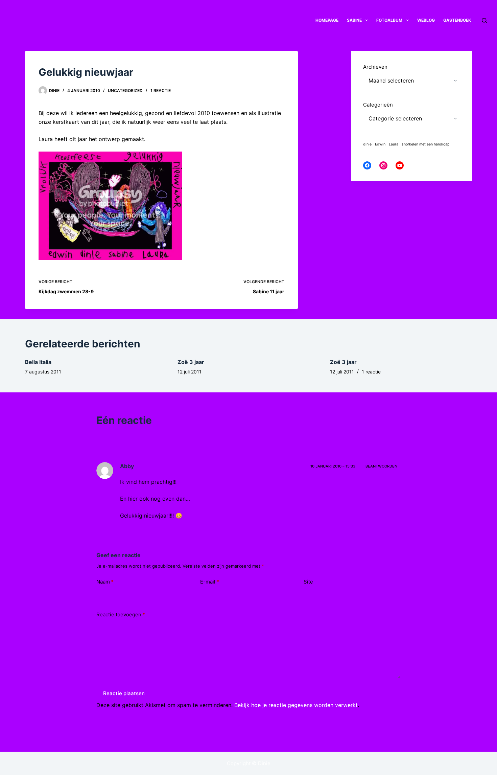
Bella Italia (38, 362)
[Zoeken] (484, 20)
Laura (393, 144)
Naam (105, 581)
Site (308, 581)
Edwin (380, 144)
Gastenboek (457, 20)
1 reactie (160, 90)
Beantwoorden (381, 466)
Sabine (354, 20)
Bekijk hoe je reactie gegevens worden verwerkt (296, 705)
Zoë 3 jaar (191, 362)
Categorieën (378, 104)
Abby (127, 466)
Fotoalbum (389, 20)
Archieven (375, 67)
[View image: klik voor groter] (110, 205)
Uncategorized (125, 90)
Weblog (426, 20)
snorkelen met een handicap (426, 144)
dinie (367, 144)
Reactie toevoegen (120, 614)
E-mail (209, 581)
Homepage (326, 20)
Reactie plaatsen (124, 693)
